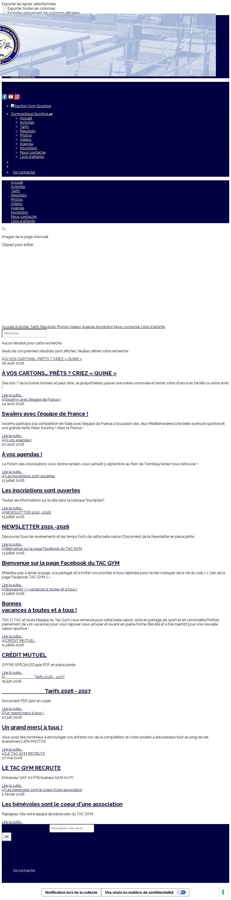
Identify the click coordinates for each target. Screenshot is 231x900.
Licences (18, 851)
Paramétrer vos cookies (30, 864)
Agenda (26, 144)
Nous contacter (33, 152)
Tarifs (24, 127)
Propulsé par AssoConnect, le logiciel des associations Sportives (64, 881)
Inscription (28, 148)
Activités (27, 122)
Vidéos (25, 139)
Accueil (26, 118)
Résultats (28, 131)
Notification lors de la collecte (71, 892)
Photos (26, 135)
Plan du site (20, 847)
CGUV (16, 860)
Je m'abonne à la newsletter (25, 828)
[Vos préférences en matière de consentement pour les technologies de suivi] (223, 892)
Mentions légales (25, 855)
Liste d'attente (32, 157)
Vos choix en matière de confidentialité (139, 892)
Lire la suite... (12, 395)
